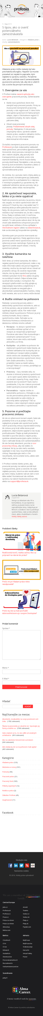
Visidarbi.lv (6, 953)
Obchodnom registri (11, 227)
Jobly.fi (5, 978)
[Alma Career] (21, 990)
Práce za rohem (8, 924)
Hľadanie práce (33, 40)
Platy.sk (25, 924)
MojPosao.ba (27, 943)
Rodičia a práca (8, 790)
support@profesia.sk (19, 481)
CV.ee (5, 947)
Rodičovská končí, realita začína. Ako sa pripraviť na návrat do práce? (19, 553)
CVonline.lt (6, 940)
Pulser (25, 957)
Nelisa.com (6, 930)
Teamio (25, 910)
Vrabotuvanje (27, 947)
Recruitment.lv (8, 963)
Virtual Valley (27, 953)
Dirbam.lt (6, 950)
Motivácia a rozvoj (9, 767)
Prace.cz (6, 917)
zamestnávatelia (14, 42)
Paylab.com (27, 927)
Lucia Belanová (12, 40)
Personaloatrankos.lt (10, 960)
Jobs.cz (5, 907)
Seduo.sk (26, 917)
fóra (24, 276)
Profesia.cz (7, 914)
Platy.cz (25, 920)
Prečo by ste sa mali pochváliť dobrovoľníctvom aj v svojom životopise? (19, 612)
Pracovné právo (8, 776)
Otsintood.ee (7, 957)
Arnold (25, 907)
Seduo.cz (26, 914)
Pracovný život (7, 781)
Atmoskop (6, 927)
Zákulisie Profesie (8, 795)
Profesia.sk (7, 147)
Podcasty (5, 772)
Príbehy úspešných (9, 786)
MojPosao (26, 940)
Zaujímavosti (7, 800)
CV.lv (4, 943)
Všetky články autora (19, 516)
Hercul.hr (26, 950)
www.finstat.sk (34, 227)
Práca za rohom (8, 920)
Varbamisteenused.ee (10, 967)
